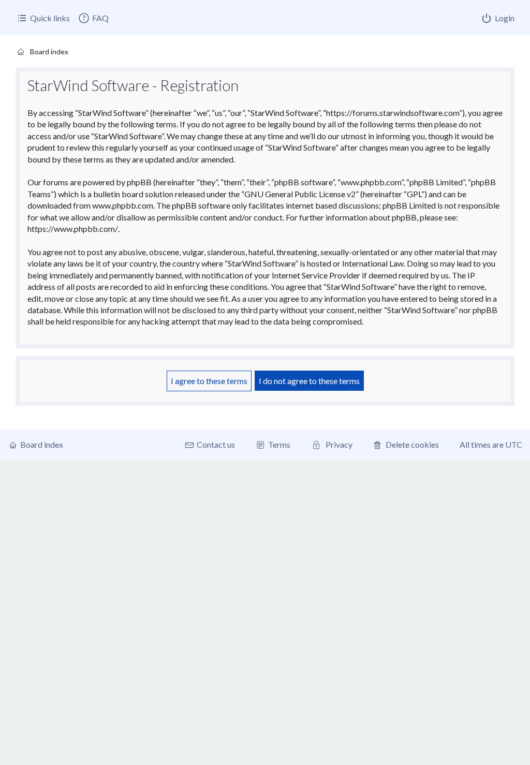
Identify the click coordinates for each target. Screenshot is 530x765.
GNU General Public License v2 (300, 194)
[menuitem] (93, 18)
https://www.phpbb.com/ (72, 228)
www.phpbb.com (122, 205)
